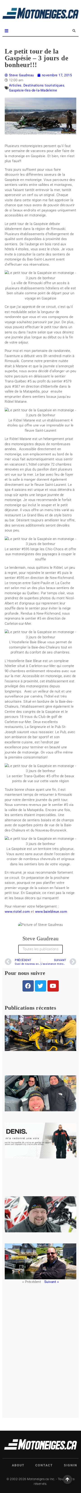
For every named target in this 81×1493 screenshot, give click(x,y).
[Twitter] (40, 986)
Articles (15, 85)
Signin (70, 1465)
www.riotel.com (17, 912)
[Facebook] (28, 986)
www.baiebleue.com (51, 912)
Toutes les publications (40, 949)
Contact (44, 1465)
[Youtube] (53, 986)
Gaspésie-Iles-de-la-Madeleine (33, 90)
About (18, 1465)
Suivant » (51, 1282)
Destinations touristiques (44, 85)
